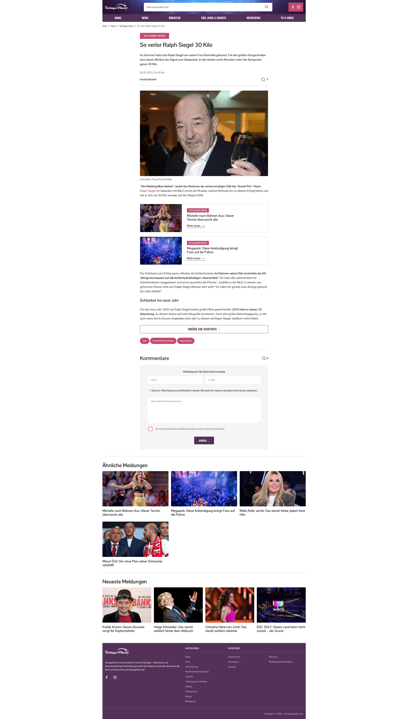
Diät (145, 340)
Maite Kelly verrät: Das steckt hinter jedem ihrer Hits (272, 512)
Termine (189, 676)
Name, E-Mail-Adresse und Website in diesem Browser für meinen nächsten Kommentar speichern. (204, 390)
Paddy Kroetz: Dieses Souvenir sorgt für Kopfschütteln (123, 629)
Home (118, 18)
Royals (188, 696)
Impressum (233, 661)
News (145, 18)
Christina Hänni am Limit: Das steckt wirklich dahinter (226, 629)
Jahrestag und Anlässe (196, 681)
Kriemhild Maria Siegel (163, 340)
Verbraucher (191, 691)
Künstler (175, 18)
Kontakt (232, 666)
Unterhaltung (191, 666)
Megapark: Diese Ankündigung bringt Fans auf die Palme (212, 250)
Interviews (253, 18)
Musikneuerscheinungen (197, 671)
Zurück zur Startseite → (204, 329)
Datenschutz (234, 656)
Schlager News (126, 26)
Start (104, 26)
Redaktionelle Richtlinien (281, 661)
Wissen (188, 686)
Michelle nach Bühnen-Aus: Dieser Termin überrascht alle (210, 218)
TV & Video (287, 18)
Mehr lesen (194, 226)
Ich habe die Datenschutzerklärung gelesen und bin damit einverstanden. (190, 428)
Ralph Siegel (147, 191)
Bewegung (190, 701)
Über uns (273, 656)
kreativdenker (148, 79)
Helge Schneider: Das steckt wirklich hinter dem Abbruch (173, 629)
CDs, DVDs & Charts (213, 18)
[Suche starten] (266, 7)
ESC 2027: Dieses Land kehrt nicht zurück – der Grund (281, 629)
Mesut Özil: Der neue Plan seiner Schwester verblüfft (132, 563)
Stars (187, 661)
